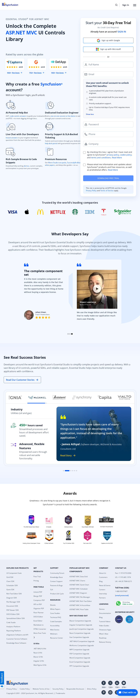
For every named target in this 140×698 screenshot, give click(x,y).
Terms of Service (107, 190)
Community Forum (57, 573)
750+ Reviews (35, 73)
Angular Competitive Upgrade (80, 625)
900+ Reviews (13, 73)
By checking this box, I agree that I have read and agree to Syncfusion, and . (109, 155)
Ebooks (53, 605)
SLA (51, 589)
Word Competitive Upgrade (79, 658)
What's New (103, 634)
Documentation (105, 613)
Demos (102, 609)
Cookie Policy (25, 689)
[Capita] (104, 397)
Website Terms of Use (41, 689)
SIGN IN (122, 31)
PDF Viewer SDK (12, 610)
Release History (105, 642)
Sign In (125, 5)
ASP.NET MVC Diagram (78, 593)
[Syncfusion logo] (17, 682)
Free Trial (37, 576)
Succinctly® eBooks (74, 162)
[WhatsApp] (124, 602)
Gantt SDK (10, 589)
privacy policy (113, 154)
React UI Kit (37, 653)
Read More (117, 157)
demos (26, 166)
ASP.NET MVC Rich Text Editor (80, 601)
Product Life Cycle (57, 593)
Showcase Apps (105, 630)
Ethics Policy (91, 689)
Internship (103, 593)
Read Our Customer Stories (20, 379)
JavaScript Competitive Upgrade (81, 629)
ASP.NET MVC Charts (77, 580)
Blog (101, 581)
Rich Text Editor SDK (14, 593)
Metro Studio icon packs (57, 162)
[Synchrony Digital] (82, 397)
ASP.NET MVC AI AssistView (79, 605)
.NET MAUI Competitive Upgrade (81, 641)
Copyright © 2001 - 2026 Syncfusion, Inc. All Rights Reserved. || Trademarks (35, 693)
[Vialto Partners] (124, 397)
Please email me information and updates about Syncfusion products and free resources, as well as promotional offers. (109, 167)
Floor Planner (38, 612)
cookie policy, (126, 154)
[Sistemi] (59, 397)
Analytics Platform (13, 626)
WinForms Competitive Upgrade (81, 645)
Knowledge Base (56, 577)
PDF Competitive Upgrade (79, 654)
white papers (50, 165)
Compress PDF (39, 600)
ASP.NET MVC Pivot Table (78, 609)
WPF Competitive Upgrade (79, 649)
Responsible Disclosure (75, 689)
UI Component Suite (14, 573)
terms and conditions (101, 157)
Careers (102, 589)
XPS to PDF (37, 604)
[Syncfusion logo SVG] (12, 4)
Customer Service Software (16, 639)
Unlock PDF (37, 592)
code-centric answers (18, 116)
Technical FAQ (55, 617)
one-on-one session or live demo (63, 116)
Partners (102, 598)
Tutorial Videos (104, 621)
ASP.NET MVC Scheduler (78, 589)
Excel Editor (37, 621)
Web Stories (54, 630)
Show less (90, 114)
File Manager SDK (13, 602)
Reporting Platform (13, 630)
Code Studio (11, 622)
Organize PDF (38, 608)
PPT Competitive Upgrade (79, 666)
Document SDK (12, 606)
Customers (103, 577)
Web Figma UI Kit (39, 665)
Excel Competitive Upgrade (79, 662)
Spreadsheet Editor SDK (15, 618)
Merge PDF (37, 596)
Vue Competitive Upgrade (79, 637)
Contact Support (56, 581)
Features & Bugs (56, 585)
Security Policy (57, 689)
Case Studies (55, 613)
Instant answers (12, 137)
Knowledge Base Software (16, 643)
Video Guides (104, 625)
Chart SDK (10, 581)
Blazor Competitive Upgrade (80, 621)
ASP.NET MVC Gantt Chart (79, 585)
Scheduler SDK (12, 585)
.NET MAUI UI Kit (39, 648)
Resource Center (56, 638)
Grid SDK (9, 577)
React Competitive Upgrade (79, 633)
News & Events (104, 585)
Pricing (36, 580)
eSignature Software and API (17, 635)
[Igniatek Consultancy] (15, 397)
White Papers (55, 609)
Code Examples (56, 621)
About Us (102, 573)
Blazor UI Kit (38, 657)
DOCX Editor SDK (12, 614)
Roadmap (102, 638)
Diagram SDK (11, 598)
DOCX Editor (38, 617)
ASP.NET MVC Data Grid (78, 576)
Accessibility (54, 625)
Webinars (53, 634)
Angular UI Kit (38, 661)
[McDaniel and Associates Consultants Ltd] (37, 397)
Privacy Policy (91, 190)
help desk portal (51, 143)
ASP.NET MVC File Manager (79, 597)
